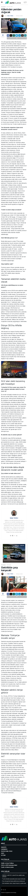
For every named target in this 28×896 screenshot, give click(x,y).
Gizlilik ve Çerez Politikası (7, 863)
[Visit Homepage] (13, 2)
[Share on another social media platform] (17, 38)
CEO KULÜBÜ (10, 6)
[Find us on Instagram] (5, 890)
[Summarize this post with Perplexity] (25, 35)
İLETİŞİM (3, 855)
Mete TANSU (10, 15)
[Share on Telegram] (16, 35)
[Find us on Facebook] (1, 890)
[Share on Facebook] (8, 35)
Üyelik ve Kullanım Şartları (7, 867)
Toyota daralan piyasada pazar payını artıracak (13, 878)
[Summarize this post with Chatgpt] (22, 35)
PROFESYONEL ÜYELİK (6, 851)
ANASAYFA (3, 847)
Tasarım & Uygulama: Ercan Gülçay (8, 892)
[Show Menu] (2, 2)
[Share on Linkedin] (19, 35)
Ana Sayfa (3, 6)
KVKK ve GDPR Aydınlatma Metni (9, 865)
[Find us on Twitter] (3, 890)
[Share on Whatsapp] (14, 35)
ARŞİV (2, 853)
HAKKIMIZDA (4, 849)
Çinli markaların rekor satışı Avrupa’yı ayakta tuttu (14, 883)
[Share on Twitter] (11, 35)
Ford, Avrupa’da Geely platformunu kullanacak (13, 881)
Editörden (9, 564)
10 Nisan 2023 (19, 15)
